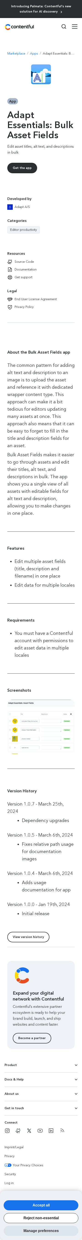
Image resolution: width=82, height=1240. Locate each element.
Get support (23, 277)
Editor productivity (23, 230)
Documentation (26, 269)
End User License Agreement (36, 299)
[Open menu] (72, 27)
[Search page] (61, 26)
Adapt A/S (22, 207)
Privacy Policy (24, 307)
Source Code (24, 262)
